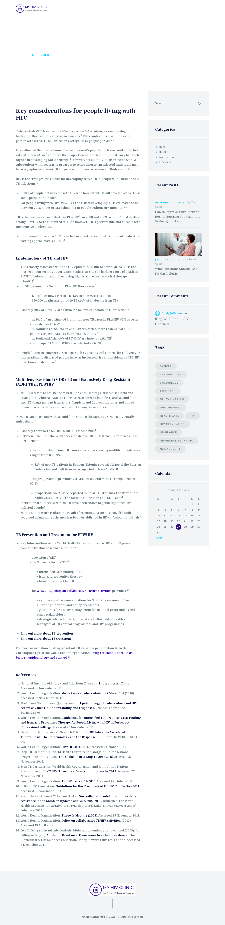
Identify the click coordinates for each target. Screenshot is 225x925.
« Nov (159, 538)
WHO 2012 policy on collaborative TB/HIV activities (74, 591)
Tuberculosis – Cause (114, 683)
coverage (168, 391)
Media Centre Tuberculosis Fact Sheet (89, 693)
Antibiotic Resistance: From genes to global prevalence (86, 835)
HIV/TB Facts (71, 747)
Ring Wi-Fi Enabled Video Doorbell (175, 322)
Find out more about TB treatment (46, 639)
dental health (172, 399)
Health (163, 152)
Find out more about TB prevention (47, 634)
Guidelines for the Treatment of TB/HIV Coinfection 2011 (97, 786)
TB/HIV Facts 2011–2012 (78, 781)
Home (20, 55)
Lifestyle (165, 162)
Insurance (166, 157)
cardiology (169, 382)
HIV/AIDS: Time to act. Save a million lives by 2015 (79, 771)
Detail (163, 147)
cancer (166, 366)
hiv (192, 415)
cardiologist (171, 374)
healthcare (169, 415)
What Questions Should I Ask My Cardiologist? (176, 271)
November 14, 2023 (169, 202)
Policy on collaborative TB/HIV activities (91, 821)
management (170, 448)
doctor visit (170, 407)
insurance (168, 432)
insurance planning (176, 440)
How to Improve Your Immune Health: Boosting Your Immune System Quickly (177, 216)
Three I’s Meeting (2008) (79, 816)
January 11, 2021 (168, 259)
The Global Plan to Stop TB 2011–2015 (85, 757)
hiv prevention (172, 424)
